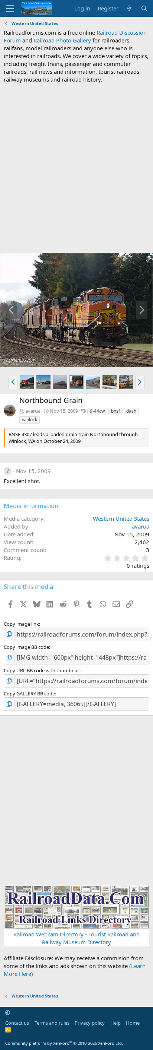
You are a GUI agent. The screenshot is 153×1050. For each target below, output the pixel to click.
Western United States (121, 518)
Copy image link (21, 624)
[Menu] (10, 8)
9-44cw (97, 411)
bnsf (115, 411)
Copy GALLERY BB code (29, 693)
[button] (12, 382)
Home (133, 1022)
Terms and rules (52, 1022)
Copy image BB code (26, 647)
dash (131, 411)
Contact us (17, 1022)
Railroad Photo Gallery (62, 40)
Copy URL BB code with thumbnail (41, 670)
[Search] (144, 8)
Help (115, 1022)
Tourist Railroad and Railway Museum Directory (91, 938)
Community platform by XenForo (64, 1043)
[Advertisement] (76, 168)
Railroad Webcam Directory (48, 934)
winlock (29, 419)
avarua (32, 410)
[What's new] (129, 8)
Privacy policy (90, 1022)
